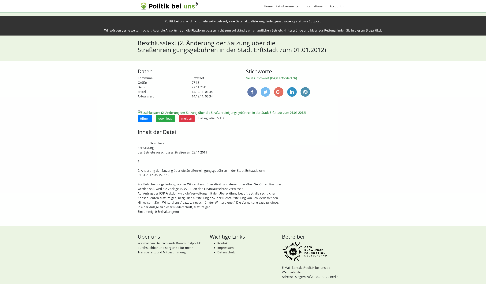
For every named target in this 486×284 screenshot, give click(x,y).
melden (186, 118)
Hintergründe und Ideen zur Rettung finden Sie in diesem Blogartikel (332, 30)
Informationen (314, 6)
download (165, 118)
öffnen (145, 118)
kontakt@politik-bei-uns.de (311, 268)
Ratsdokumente (287, 6)
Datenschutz (226, 252)
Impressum (225, 248)
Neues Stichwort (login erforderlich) (271, 78)
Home (268, 6)
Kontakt (223, 243)
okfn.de (295, 272)
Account (336, 6)
